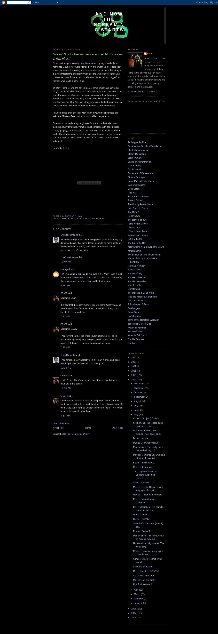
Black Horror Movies (138, 150)
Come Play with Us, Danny (141, 181)
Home (88, 428)
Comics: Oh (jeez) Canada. (146, 418)
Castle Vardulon (135, 169)
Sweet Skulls (134, 316)
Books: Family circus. (144, 462)
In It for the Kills (136, 239)
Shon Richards (67, 235)
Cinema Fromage (136, 177)
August (138, 401)
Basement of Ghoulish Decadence (144, 146)
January (138, 603)
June (136, 410)
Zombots (132, 343)
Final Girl (132, 192)
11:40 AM (65, 261)
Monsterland (134, 289)
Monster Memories (137, 281)
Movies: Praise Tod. (143, 531)
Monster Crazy (135, 273)
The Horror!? (134, 212)
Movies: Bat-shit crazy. (144, 580)
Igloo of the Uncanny (138, 235)
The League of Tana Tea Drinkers (144, 254)
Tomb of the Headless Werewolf (143, 320)
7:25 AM (65, 347)
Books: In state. (141, 438)
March (137, 594)
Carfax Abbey (134, 165)
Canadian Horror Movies (139, 161)
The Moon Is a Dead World (141, 293)
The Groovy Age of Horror (140, 204)
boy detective (70, 218)
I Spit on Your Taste (137, 231)
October (138, 392)
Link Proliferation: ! (142, 584)
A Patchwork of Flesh (138, 304)
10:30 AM (66, 368)
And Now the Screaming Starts (109, 21)
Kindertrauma (134, 251)
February (138, 598)
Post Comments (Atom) (78, 434)
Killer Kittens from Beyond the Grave (146, 247)
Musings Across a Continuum (142, 296)
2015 (134, 357)
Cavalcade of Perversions (140, 173)
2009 (134, 379)
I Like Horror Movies (138, 223)
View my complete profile (142, 92)
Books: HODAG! (141, 519)
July (136, 405)
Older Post (117, 428)
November (139, 388)
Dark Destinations (136, 185)
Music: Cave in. (141, 514)
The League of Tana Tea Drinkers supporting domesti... (145, 474)
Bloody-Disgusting (137, 154)
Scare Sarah (134, 312)
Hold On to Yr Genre (138, 208)
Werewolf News (135, 331)
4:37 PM (65, 415)
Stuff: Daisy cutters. (143, 566)
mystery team (96, 218)
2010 (134, 375)
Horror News (134, 216)
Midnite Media (135, 269)
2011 (134, 371)
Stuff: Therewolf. (141, 482)
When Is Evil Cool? (137, 335)
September (139, 397)
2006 (134, 617)
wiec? (63, 396)
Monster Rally (134, 285)
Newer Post (58, 428)
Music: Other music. (143, 467)
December (139, 383)
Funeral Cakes (135, 200)
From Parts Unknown (138, 196)
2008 (134, 608)
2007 (134, 613)
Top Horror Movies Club (139, 324)
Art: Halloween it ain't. (144, 575)
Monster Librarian (136, 277)
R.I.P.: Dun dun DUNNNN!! (146, 571)
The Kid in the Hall (137, 243)
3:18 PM (65, 285)
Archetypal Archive (137, 142)
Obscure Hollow (135, 300)
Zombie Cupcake (136, 339)
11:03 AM (65, 388)
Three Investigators (81, 277)
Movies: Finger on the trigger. (147, 494)
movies (83, 218)
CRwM (63, 293)
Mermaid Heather (136, 265)
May (136, 414)
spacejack (65, 269)
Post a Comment (61, 423)
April (136, 590)
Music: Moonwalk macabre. (146, 443)
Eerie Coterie (134, 189)
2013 (134, 362)
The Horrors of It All (137, 220)
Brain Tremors (135, 158)
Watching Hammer (137, 327)
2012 (134, 366)
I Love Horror (134, 227)
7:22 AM (65, 316)
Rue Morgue (134, 308)
